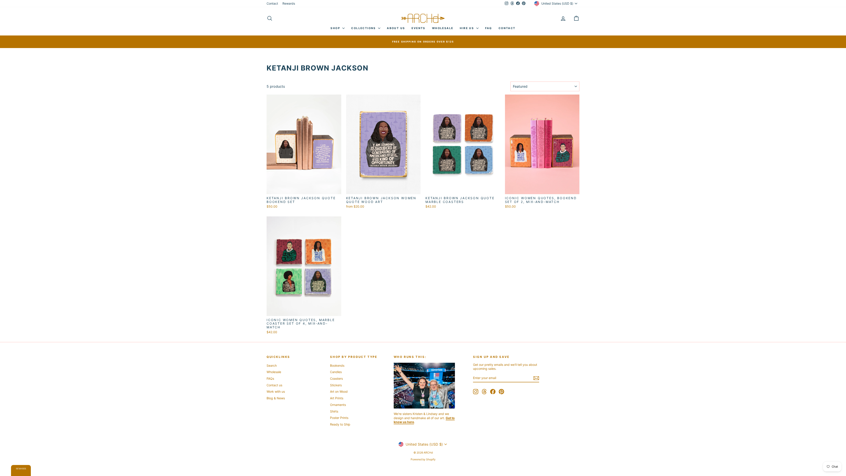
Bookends (337, 365)
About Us (396, 28)
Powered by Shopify (423, 459)
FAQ (488, 28)
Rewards (288, 3)
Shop (335, 28)
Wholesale (442, 28)
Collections (364, 28)
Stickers (336, 385)
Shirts (334, 411)
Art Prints (336, 398)
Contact (272, 3)
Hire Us (467, 28)
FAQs (270, 378)
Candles (336, 372)
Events (418, 28)
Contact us (274, 385)
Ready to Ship (340, 424)
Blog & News (276, 398)
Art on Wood (339, 391)
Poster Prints (339, 418)
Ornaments (338, 405)
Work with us (276, 391)
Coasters (336, 378)
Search (272, 365)
